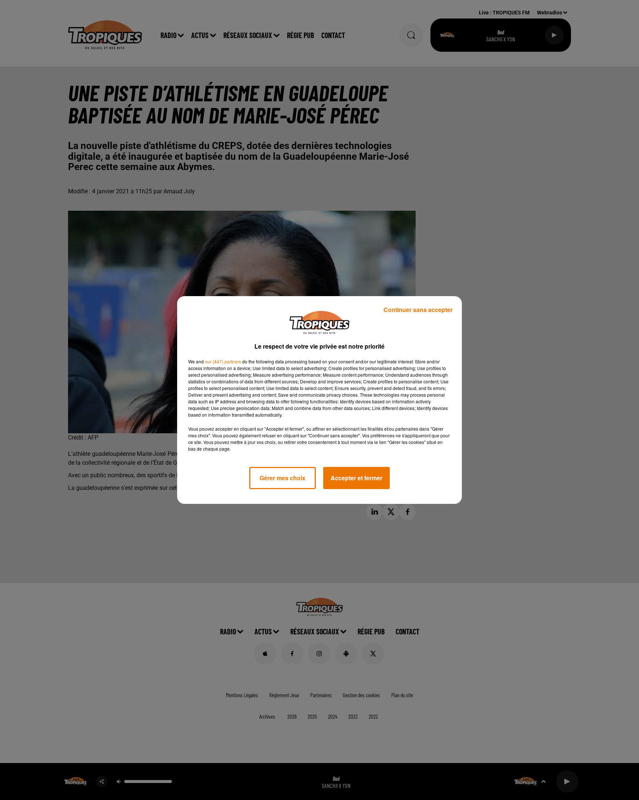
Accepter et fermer (356, 478)
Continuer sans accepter (418, 309)
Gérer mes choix (282, 478)
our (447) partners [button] (223, 361)
